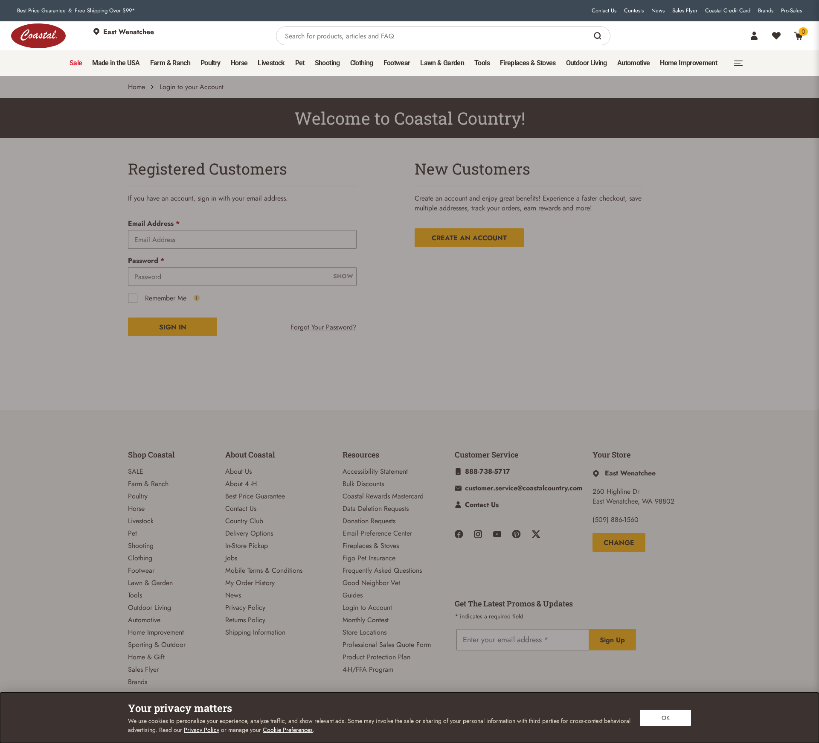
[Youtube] (497, 534)
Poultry (138, 496)
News (658, 11)
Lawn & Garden (150, 583)
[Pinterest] (516, 534)
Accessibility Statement (375, 471)
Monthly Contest (366, 620)
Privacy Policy (245, 607)
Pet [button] (300, 63)
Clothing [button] (361, 63)
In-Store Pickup (246, 546)
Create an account (469, 238)
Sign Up (612, 640)
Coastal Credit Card (727, 11)
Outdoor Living (149, 607)
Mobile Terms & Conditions (263, 570)
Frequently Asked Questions (382, 570)
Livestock (141, 521)
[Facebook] (459, 534)
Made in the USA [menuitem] (115, 63)
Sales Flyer (684, 11)
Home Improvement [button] (688, 63)
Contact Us (604, 11)
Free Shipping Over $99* (105, 11)
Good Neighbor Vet (371, 583)
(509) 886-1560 (615, 519)
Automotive (144, 620)
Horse (136, 508)
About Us (238, 471)
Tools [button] (482, 63)
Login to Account (367, 607)
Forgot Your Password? (323, 327)
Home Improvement (156, 632)
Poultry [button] (210, 63)
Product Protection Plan (376, 657)
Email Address (154, 223)
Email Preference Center (377, 533)
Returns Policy (245, 620)
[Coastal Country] (38, 35)
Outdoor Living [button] (586, 63)
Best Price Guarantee (41, 11)
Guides (353, 595)
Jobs (231, 558)
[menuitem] (76, 63)
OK (666, 718)
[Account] (754, 36)
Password (146, 260)
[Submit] (598, 35)
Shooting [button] (327, 63)
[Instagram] (478, 534)
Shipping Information (255, 632)
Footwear (141, 570)
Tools (135, 595)
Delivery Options (249, 533)
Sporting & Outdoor (157, 645)
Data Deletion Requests (376, 508)
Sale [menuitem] (76, 63)
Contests (634, 11)
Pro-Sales (791, 11)
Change (619, 543)
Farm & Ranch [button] (170, 63)
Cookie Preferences (288, 730)
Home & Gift (146, 657)
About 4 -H (241, 484)
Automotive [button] (633, 63)
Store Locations (364, 632)
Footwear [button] (396, 63)
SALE (135, 471)
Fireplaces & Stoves (371, 546)
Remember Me (165, 298)
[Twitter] (536, 534)
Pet (132, 533)
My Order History (250, 583)
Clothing (140, 558)
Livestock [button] (271, 63)
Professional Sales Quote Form (387, 645)
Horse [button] (239, 63)
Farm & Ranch (148, 484)
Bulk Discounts (363, 484)
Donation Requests (369, 521)
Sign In (172, 327)
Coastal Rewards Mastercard (383, 496)
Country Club (244, 521)
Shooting (141, 546)
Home (136, 87)
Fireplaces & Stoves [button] (528, 63)
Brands (765, 11)
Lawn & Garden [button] (442, 63)
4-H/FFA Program (368, 669)
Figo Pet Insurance (369, 558)
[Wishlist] (776, 36)
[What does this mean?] (197, 298)
